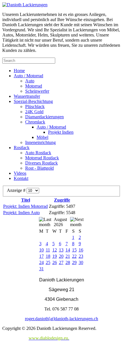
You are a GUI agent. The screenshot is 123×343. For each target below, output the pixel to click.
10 (41, 249)
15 (74, 249)
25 (48, 262)
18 (48, 256)
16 (81, 249)
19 (54, 256)
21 (68, 256)
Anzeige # (17, 190)
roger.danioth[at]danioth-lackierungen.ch (61, 318)
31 (41, 268)
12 (54, 249)
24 (41, 262)
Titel (25, 200)
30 (81, 262)
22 (74, 256)
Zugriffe (62, 200)
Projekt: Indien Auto (21, 212)
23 (81, 256)
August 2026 (60, 222)
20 (61, 256)
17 (41, 256)
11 (48, 249)
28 (68, 262)
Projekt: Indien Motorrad (25, 206)
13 (61, 249)
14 (68, 249)
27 (61, 262)
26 (54, 262)
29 (74, 262)
